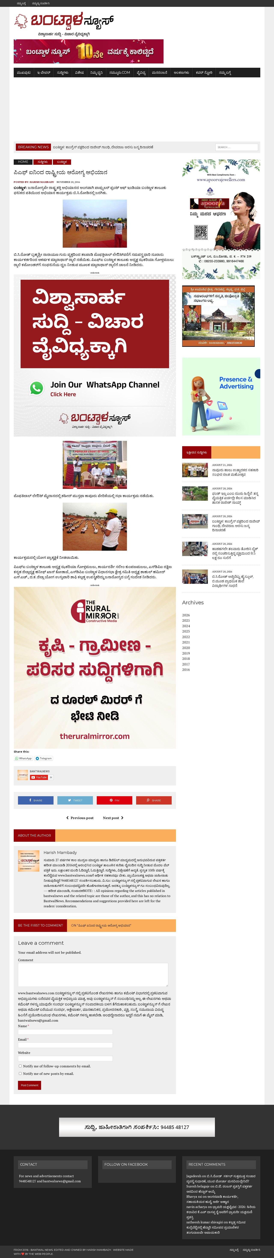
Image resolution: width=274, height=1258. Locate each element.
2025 (186, 620)
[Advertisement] (137, 109)
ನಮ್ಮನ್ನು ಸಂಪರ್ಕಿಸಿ (41, 3)
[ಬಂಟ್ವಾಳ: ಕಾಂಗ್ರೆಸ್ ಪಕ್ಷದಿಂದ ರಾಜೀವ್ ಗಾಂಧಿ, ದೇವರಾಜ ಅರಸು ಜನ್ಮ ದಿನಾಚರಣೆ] (195, 525)
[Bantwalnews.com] (137, 24)
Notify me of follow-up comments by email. (57, 1066)
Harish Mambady (42, 182)
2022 (186, 636)
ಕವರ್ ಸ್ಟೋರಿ (204, 73)
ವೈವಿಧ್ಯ (141, 73)
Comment (25, 960)
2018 (186, 658)
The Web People (41, 1253)
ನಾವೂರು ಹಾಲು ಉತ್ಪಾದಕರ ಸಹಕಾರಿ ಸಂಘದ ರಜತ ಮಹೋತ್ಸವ (235, 472)
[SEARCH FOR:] (236, 147)
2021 (186, 642)
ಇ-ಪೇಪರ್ (43, 73)
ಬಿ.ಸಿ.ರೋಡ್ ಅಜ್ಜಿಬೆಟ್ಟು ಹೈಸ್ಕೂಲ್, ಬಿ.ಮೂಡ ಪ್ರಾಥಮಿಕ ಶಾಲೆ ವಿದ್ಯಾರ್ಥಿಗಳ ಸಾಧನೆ (232, 581)
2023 (186, 631)
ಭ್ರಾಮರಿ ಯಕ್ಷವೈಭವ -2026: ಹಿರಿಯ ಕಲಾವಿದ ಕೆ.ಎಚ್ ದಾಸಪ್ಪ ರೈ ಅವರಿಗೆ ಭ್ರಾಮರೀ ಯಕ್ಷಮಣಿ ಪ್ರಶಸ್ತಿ (221, 1212)
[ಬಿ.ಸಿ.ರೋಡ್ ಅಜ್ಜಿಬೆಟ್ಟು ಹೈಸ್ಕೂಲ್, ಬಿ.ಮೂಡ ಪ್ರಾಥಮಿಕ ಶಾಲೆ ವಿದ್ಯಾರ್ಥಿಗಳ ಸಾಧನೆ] (195, 580)
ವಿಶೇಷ (79, 73)
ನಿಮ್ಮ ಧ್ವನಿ (96, 73)
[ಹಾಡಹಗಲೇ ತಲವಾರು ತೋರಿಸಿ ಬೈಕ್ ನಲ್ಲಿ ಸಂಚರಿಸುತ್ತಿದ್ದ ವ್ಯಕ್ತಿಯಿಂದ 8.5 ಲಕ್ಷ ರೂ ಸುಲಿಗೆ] (195, 553)
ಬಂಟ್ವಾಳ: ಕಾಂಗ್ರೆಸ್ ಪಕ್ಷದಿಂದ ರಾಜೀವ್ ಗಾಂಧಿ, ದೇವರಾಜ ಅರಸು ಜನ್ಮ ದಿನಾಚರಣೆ (236, 525)
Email (22, 1039)
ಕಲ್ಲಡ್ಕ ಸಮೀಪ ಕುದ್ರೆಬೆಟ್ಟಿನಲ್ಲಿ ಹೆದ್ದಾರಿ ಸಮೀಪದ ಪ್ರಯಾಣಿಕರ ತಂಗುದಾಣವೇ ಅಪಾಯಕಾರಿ (216, 1227)
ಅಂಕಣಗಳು (181, 73)
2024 (186, 626)
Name (23, 1026)
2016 (186, 669)
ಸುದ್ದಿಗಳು (62, 73)
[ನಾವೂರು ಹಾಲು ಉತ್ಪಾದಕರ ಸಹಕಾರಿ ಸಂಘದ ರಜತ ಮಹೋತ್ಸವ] (195, 474)
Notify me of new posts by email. (48, 1073)
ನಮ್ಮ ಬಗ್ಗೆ (21, 3)
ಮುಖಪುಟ (24, 73)
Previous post (82, 817)
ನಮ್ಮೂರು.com (119, 73)
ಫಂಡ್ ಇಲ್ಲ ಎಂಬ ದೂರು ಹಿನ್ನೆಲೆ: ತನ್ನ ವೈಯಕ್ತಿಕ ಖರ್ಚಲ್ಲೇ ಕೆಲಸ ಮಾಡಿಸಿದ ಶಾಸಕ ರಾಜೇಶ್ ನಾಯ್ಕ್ (235, 498)
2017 (186, 664)
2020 (186, 647)
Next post (111, 817)
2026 (186, 615)
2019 (186, 653)
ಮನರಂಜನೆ (159, 73)
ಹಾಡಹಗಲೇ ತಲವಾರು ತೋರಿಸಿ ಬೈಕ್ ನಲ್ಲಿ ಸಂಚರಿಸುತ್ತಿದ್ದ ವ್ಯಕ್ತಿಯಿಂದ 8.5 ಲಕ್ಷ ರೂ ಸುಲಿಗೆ (235, 553)
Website (24, 1052)
